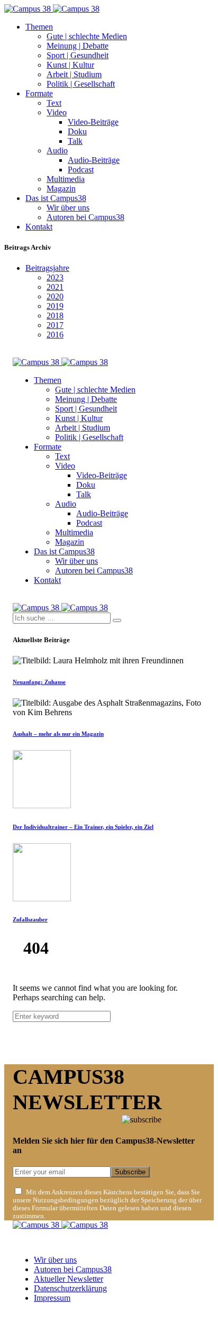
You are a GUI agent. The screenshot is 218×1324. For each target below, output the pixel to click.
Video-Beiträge (93, 121)
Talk (75, 140)
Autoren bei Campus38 (85, 217)
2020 (55, 296)
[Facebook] (16, 1315)
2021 (55, 286)
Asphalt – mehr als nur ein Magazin (58, 734)
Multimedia (66, 179)
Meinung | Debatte (77, 45)
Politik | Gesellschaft (81, 83)
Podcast (81, 169)
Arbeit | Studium (74, 74)
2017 (55, 325)
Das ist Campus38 (55, 198)
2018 (55, 315)
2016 (55, 334)
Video (57, 112)
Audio (57, 150)
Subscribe (130, 1172)
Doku (77, 131)
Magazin (61, 188)
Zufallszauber (30, 919)
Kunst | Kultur (70, 64)
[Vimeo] (53, 1315)
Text (54, 102)
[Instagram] (28, 1315)
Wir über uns (68, 207)
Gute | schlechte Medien (87, 36)
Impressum (52, 1297)
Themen (39, 26)
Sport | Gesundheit (77, 55)
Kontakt (38, 226)
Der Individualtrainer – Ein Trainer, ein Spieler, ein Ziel (83, 827)
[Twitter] (40, 1315)
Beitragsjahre (47, 267)
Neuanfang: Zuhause (39, 682)
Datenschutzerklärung (70, 1288)
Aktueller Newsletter (68, 1278)
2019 (55, 306)
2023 (55, 277)
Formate (39, 93)
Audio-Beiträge (94, 160)
